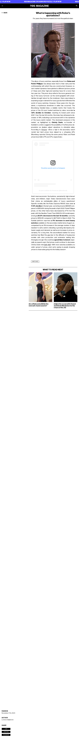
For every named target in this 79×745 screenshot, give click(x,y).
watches (35, 261)
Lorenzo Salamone (7, 719)
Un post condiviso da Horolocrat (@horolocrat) (53, 190)
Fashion (5, 711)
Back (5, 13)
